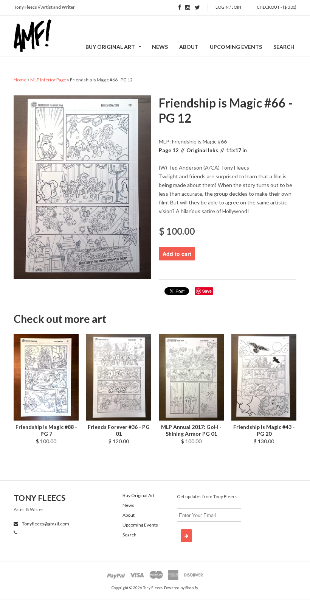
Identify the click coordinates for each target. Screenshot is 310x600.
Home (20, 80)
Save (207, 291)
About (188, 47)
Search (283, 47)
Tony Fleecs (39, 497)
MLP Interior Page (48, 80)
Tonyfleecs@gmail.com (45, 524)
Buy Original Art (110, 47)
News (160, 47)
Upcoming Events (236, 47)
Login (222, 7)
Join (236, 7)
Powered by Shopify (181, 587)
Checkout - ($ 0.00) (276, 7)
